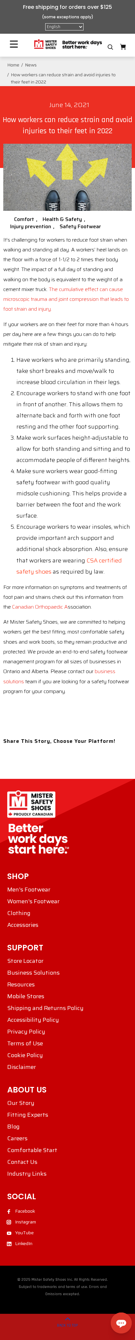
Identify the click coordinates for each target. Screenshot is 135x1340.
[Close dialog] (127, 642)
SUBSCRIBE (35, 708)
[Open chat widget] (121, 1322)
